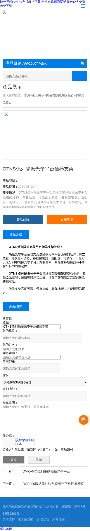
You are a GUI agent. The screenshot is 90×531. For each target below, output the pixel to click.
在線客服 (67, 220)
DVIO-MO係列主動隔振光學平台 (46, 471)
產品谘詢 (22, 220)
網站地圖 (58, 519)
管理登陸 (43, 519)
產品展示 (38, 95)
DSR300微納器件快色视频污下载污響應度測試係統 (53, 485)
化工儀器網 (25, 519)
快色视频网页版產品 (59, 95)
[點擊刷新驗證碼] (25, 441)
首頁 (27, 95)
